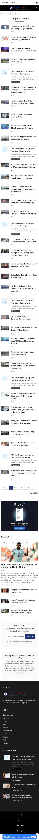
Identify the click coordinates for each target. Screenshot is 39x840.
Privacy (19, 831)
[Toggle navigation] (36, 8)
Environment (7, 731)
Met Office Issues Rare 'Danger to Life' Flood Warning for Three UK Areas (23, 473)
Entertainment (8, 715)
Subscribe (30, 636)
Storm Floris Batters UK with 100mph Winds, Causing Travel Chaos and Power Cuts (22, 252)
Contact (12, 2)
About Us (5, 2)
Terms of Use (19, 825)
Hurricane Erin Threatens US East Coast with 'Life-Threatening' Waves (23, 396)
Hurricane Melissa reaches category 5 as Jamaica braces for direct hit (23, 288)
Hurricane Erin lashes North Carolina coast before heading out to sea (23, 103)
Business (6, 718)
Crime (5, 721)
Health (5, 734)
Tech (4, 740)
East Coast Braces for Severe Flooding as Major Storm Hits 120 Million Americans (23, 409)
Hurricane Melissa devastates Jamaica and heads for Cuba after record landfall (24, 189)
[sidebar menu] (2, 8)
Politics (5, 727)
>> (32, 488)
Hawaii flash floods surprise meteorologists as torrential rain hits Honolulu (23, 365)
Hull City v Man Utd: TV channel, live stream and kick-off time (19, 565)
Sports (5, 724)
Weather (6, 737)
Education (6, 743)
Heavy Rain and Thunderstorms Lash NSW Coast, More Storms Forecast (23, 341)
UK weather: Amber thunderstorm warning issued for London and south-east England (23, 89)
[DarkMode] (37, 3)
